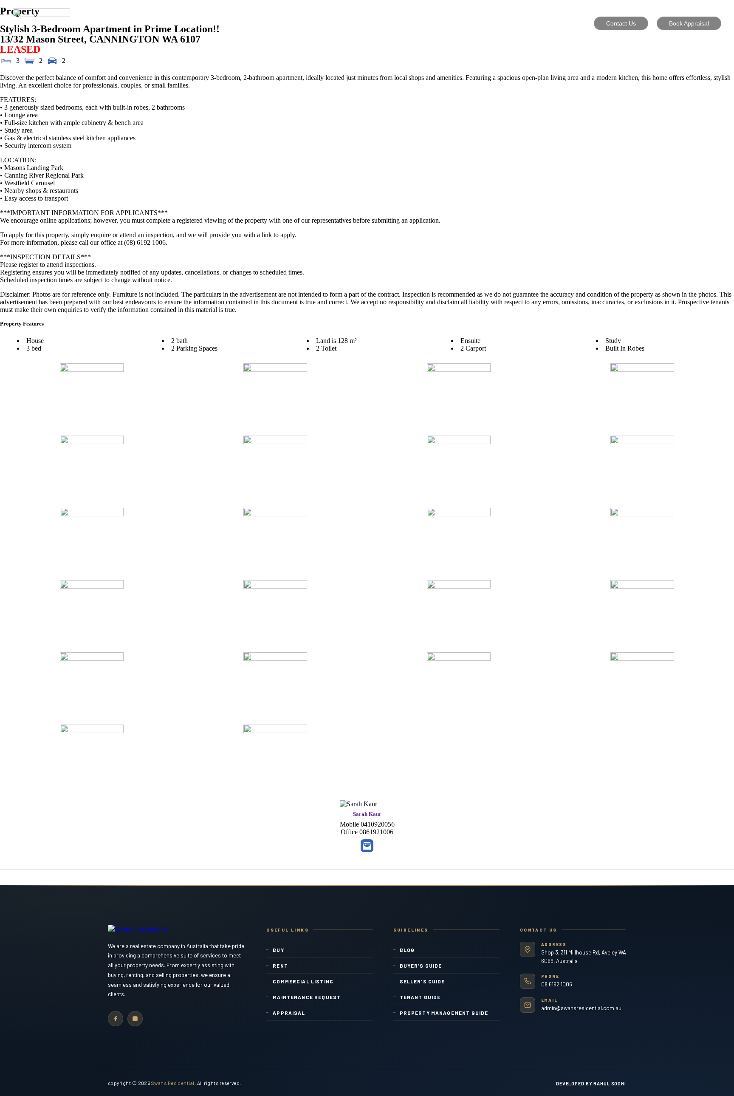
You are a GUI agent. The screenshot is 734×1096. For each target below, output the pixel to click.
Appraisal (289, 1013)
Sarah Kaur (367, 814)
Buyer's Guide (421, 966)
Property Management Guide (444, 1013)
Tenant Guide (420, 997)
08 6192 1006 (556, 984)
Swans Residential (173, 1083)
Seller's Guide (422, 981)
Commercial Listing (303, 981)
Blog (407, 950)
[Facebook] (115, 1018)
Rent (280, 966)
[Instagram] (135, 1018)
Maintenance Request (307, 997)
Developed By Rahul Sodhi (591, 1083)
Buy (278, 950)
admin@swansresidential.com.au (581, 1008)
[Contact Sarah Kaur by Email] (367, 845)
